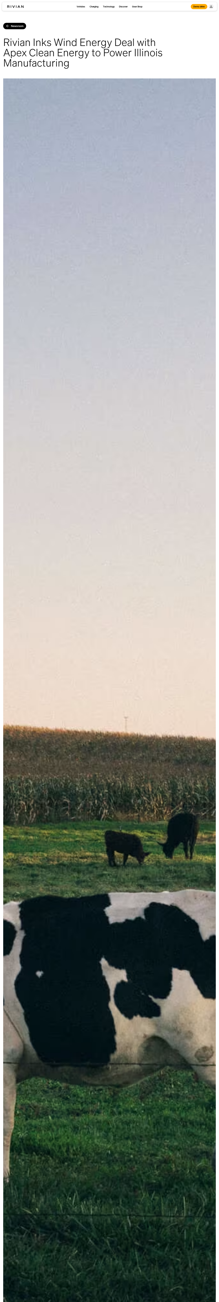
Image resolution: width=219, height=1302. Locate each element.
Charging (94, 6)
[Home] (15, 6)
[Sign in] (211, 6)
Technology (109, 6)
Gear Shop (137, 6)
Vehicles (81, 6)
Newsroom (17, 26)
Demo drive (199, 6)
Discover (123, 6)
